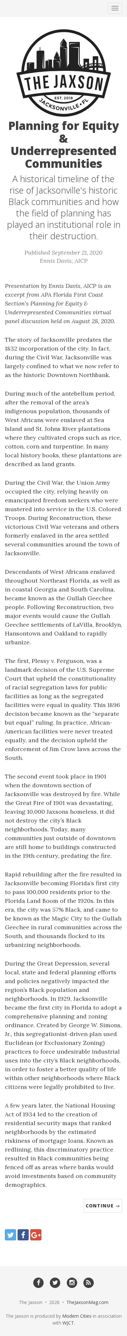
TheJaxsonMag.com (87, 1302)
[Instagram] (72, 1282)
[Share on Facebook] (23, 1234)
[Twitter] (55, 1282)
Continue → (103, 1205)
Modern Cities (77, 1316)
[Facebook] (38, 1282)
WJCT (68, 1323)
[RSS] (88, 1282)
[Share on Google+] (35, 1234)
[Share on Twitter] (10, 1234)
